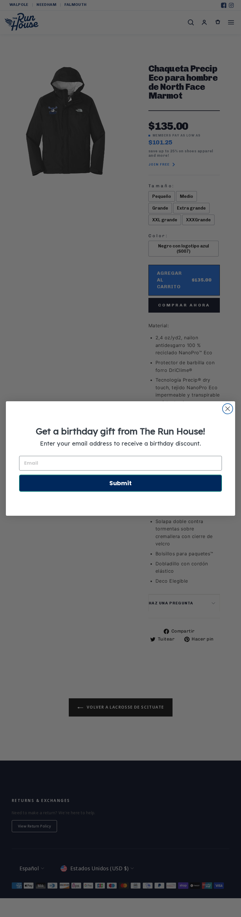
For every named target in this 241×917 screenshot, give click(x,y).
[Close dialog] (227, 409)
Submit (120, 483)
